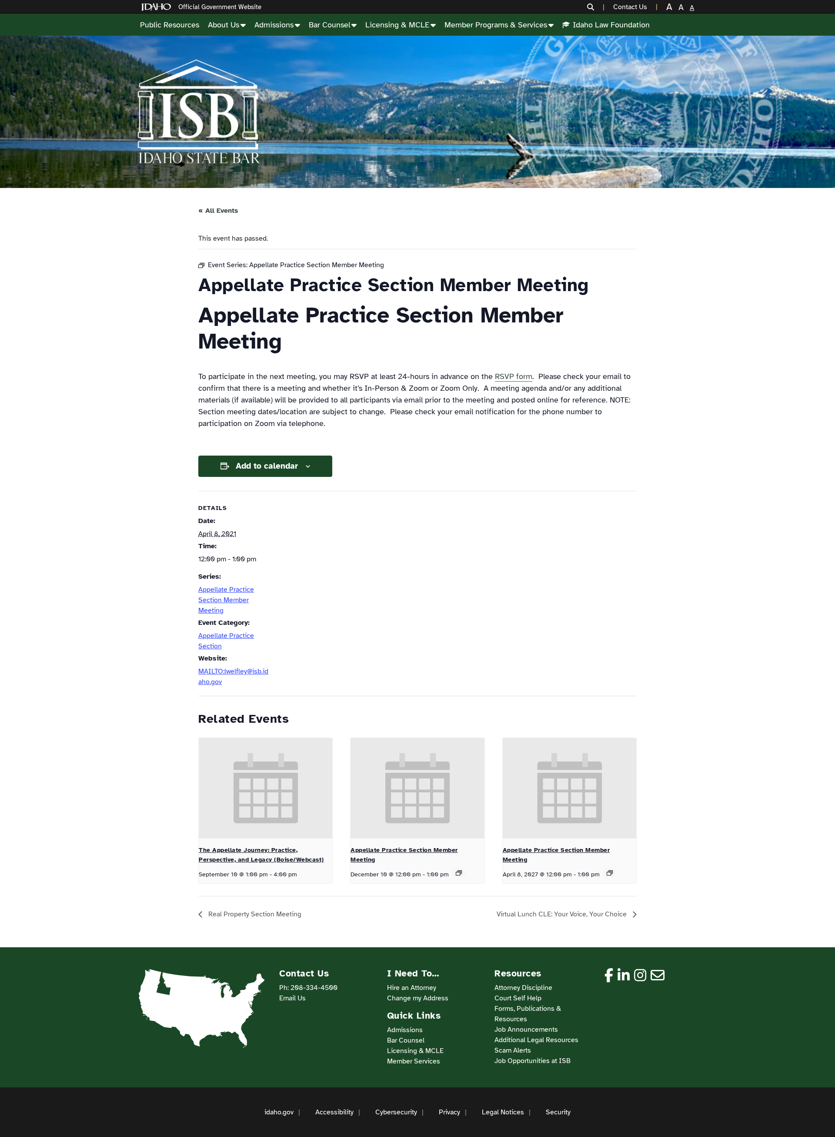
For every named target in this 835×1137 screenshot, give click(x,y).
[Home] (158, 7)
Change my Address (417, 998)
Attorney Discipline (523, 987)
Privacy (449, 1112)
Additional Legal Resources (536, 1040)
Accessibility (334, 1112)
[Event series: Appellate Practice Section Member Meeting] (459, 872)
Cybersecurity (396, 1112)
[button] (596, 7)
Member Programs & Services (495, 25)
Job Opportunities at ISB (532, 1061)
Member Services (413, 1061)
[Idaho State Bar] (198, 111)
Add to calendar (267, 466)
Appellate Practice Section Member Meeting (226, 600)
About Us (223, 25)
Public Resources (169, 25)
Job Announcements (526, 1029)
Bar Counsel (329, 25)
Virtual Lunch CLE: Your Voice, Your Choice (562, 914)
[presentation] (265, 788)
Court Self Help (517, 998)
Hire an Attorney (411, 987)
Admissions (274, 25)
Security (558, 1112)
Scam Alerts (512, 1050)
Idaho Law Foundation (611, 25)
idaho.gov (279, 1112)
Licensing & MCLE (397, 25)
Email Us (292, 998)
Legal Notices (503, 1112)
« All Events (218, 210)
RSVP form (513, 376)
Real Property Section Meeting (254, 914)
